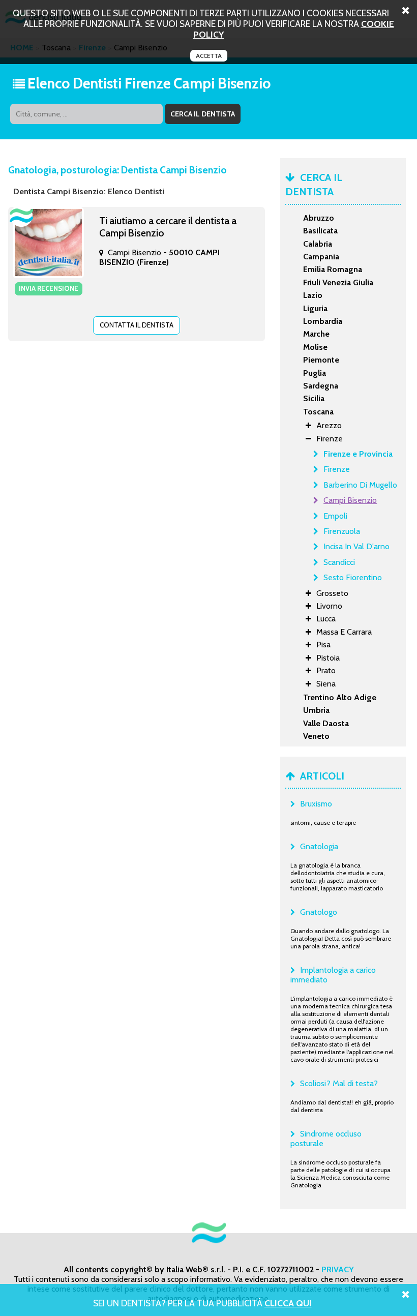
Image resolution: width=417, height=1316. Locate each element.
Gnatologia (319, 846)
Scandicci (339, 562)
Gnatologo (318, 912)
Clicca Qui (288, 1303)
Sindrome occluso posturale (326, 1138)
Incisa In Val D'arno (356, 546)
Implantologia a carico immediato (333, 974)
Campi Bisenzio (350, 500)
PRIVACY (337, 1269)
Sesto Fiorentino (352, 577)
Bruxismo (316, 804)
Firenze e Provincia (358, 454)
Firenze (336, 469)
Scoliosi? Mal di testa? (339, 1083)
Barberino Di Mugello (360, 485)
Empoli (335, 516)
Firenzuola (341, 531)
